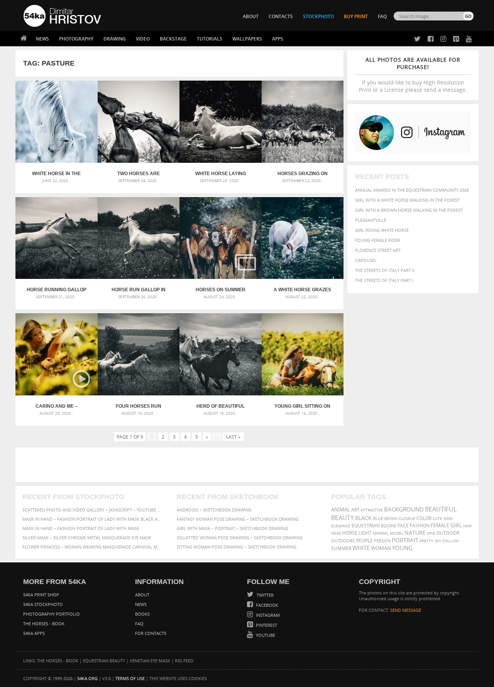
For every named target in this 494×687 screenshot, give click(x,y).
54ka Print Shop (41, 595)
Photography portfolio (51, 614)
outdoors (343, 541)
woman (381, 548)
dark (448, 518)
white (361, 548)
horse (349, 533)
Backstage (173, 38)
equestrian (366, 525)
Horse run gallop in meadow (139, 289)
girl (456, 525)
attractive (372, 510)
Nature (415, 532)
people (364, 540)
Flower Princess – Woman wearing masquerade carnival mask (92, 547)
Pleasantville (370, 220)
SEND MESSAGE (405, 610)
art (355, 509)
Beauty (342, 517)
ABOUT (251, 16)
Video (143, 38)
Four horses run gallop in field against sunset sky (138, 406)
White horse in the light (56, 173)
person (382, 541)
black (363, 518)
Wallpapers (247, 38)
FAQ (382, 16)
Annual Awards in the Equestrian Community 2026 (412, 190)
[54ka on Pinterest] (454, 39)
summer (341, 548)
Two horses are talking (138, 173)
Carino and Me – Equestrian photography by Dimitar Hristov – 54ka (56, 406)
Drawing (114, 38)
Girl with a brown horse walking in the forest (409, 210)
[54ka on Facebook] (429, 39)
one (431, 533)
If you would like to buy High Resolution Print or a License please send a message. (413, 74)
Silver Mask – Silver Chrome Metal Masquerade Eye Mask (86, 537)
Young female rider (377, 240)
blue (378, 518)
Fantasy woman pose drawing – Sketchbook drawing (238, 519)
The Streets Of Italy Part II (384, 270)
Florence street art (378, 250)
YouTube (265, 635)
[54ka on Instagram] (441, 39)
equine (388, 525)
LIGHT (365, 533)
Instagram (267, 615)
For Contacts (150, 633)
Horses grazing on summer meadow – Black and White (302, 173)
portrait (405, 540)
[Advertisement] (248, 464)
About (142, 595)
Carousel (366, 260)
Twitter (264, 595)
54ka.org (87, 678)
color (423, 518)
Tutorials (209, 38)
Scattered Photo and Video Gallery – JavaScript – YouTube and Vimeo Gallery (92, 510)
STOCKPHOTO (318, 16)
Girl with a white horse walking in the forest (407, 200)
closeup (407, 518)
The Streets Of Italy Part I (384, 280)
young (402, 548)
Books (142, 614)
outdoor (447, 533)
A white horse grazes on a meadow (302, 289)
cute (437, 518)
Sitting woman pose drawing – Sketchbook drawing (236, 547)
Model (396, 533)
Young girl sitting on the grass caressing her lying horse (302, 406)
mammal (381, 533)
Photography (76, 38)
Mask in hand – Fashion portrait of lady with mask (80, 528)
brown (391, 518)
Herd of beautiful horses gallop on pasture (220, 406)
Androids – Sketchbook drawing (214, 510)
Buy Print (356, 16)
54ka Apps (34, 633)
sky (438, 541)
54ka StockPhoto (43, 604)
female (440, 525)
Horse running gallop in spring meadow (56, 289)
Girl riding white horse (382, 230)
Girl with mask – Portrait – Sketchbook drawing (232, 528)
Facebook (266, 605)
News (42, 38)
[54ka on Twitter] (416, 39)
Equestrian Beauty (104, 660)
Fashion (420, 525)
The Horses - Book (43, 623)
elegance (340, 525)
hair (467, 525)
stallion (450, 541)
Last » (233, 437)
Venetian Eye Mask (150, 660)
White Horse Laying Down (220, 173)
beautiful (441, 509)
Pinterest (266, 625)
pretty (426, 541)
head (336, 533)
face (403, 525)
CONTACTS (281, 16)
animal (340, 509)
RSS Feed (184, 660)
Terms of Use (130, 678)
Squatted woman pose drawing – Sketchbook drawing (240, 537)
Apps (277, 38)
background (404, 509)
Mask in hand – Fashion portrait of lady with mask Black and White (92, 519)
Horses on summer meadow (220, 289)
